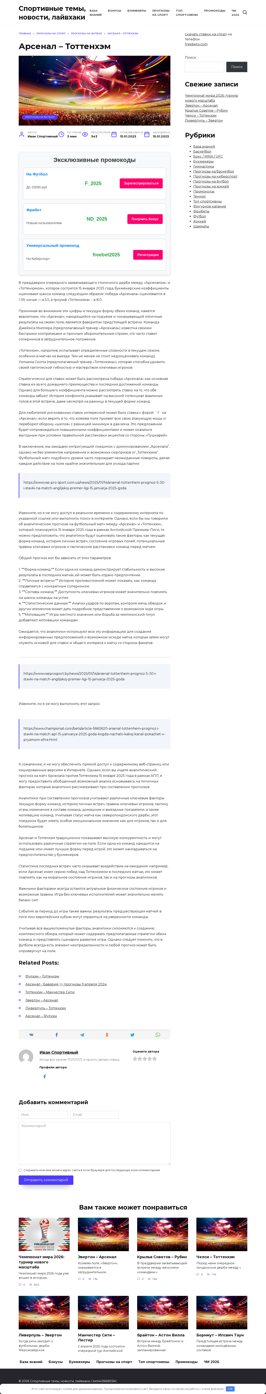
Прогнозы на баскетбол (213, 171)
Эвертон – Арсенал (201, 106)
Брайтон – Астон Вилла (161, 1335)
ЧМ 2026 (211, 1362)
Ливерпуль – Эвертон (204, 120)
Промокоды (214, 10)
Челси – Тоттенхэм (201, 115)
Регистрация (148, 255)
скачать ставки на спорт (206, 34)
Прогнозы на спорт (114, 1362)
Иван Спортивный (58, 1052)
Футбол (199, 216)
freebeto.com (196, 44)
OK (230, 1388)
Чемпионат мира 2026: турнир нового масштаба (41, 1262)
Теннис (199, 196)
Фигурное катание (209, 206)
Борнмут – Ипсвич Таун (220, 1335)
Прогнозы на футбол (40, 117)
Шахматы (201, 226)
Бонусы (114, 10)
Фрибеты (201, 211)
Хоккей (199, 221)
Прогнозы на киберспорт (215, 176)
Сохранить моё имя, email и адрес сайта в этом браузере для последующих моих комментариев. (91, 1170)
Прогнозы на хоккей (211, 186)
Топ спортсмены (207, 201)
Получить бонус (145, 219)
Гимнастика (203, 166)
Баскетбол (202, 151)
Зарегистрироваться (141, 183)
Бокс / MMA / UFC (208, 156)
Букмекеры (136, 10)
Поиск (190, 57)
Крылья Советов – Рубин (206, 110)
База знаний (204, 146)
